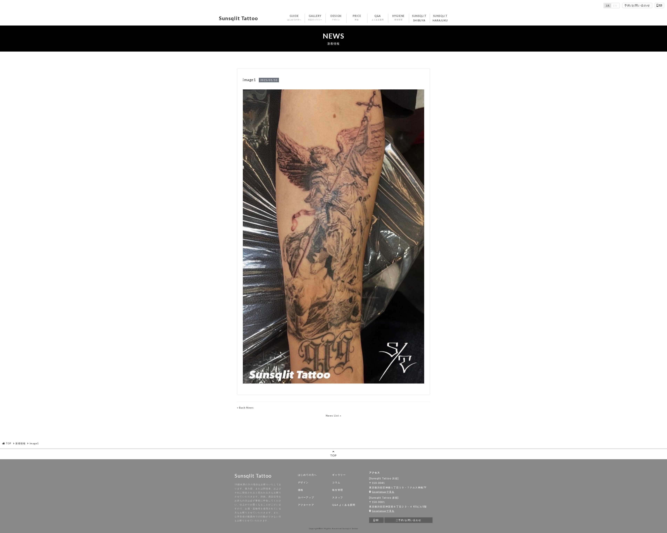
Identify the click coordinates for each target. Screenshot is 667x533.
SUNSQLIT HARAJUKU (440, 18)
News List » (333, 415)
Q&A (378, 17)
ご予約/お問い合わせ (408, 520)
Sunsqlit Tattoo (238, 18)
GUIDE (294, 17)
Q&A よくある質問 (343, 504)
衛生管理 (337, 490)
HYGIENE (398, 17)
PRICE (357, 17)
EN (615, 5)
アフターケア (306, 504)
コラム (336, 482)
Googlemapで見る (383, 491)
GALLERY (315, 17)
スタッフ (337, 497)
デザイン (303, 482)
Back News (246, 407)
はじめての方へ (307, 474)
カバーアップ (306, 497)
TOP (333, 455)
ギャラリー (339, 474)
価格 (300, 490)
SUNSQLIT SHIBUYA (419, 18)
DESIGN (336, 17)
